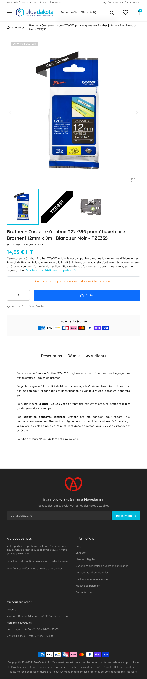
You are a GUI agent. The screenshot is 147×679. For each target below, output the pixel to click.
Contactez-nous (85, 592)
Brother (39, 244)
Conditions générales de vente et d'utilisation (102, 565)
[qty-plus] (27, 295)
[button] (136, 112)
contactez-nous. (59, 560)
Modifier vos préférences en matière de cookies (34, 568)
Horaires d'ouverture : (19, 622)
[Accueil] (8, 27)
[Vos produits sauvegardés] (125, 12)
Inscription (124, 515)
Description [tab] (51, 355)
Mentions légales (85, 559)
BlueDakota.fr (42, 662)
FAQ (78, 546)
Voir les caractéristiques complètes (49, 270)
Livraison (81, 552)
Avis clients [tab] (96, 355)
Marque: (29, 244)
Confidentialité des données (92, 572)
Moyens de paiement (88, 585)
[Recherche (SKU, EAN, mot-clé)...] (112, 12)
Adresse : (12, 609)
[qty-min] (10, 295)
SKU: (10, 244)
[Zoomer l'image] (133, 180)
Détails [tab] (74, 355)
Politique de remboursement (92, 578)
